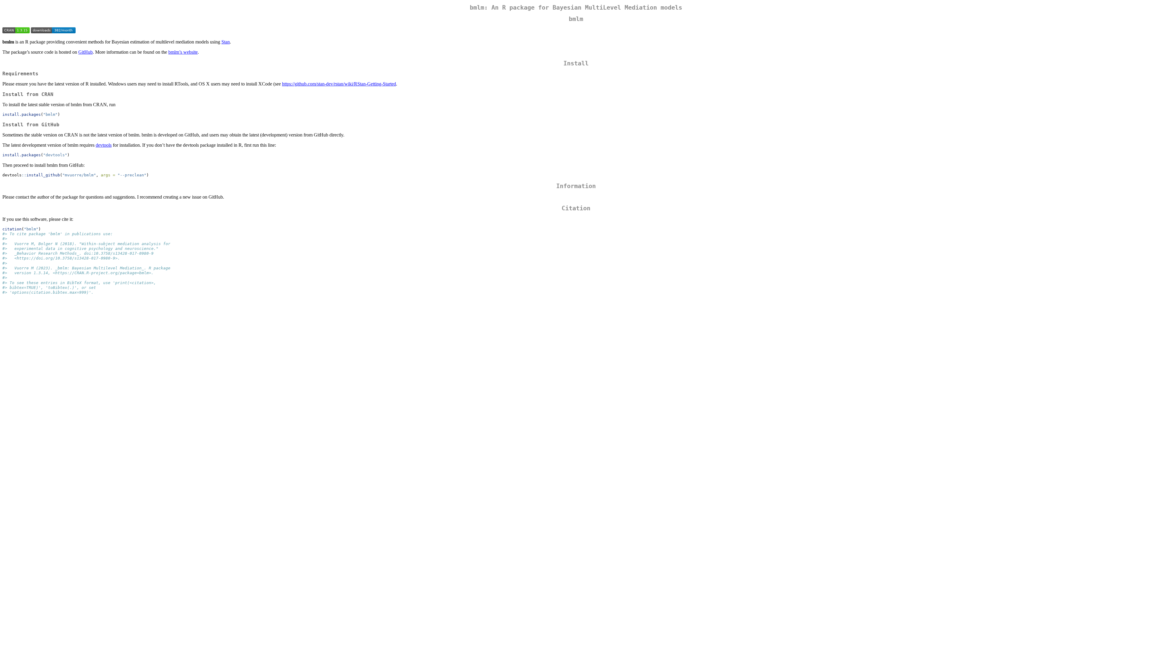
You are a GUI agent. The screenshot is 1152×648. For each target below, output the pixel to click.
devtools (104, 145)
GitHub (85, 52)
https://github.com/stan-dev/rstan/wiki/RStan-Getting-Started (339, 83)
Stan (225, 41)
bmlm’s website (183, 52)
